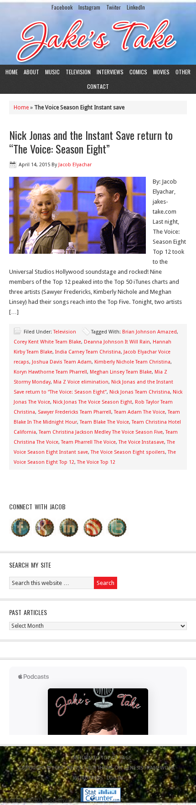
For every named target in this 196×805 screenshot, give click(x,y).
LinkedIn (136, 7)
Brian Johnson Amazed (149, 332)
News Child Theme (90, 768)
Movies (161, 72)
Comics (138, 72)
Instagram (89, 7)
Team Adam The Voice (139, 412)
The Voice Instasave (141, 442)
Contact (98, 86)
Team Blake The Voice (104, 422)
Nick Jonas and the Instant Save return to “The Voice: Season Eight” (91, 142)
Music (52, 72)
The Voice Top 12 (96, 462)
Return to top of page (102, 758)
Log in (115, 778)
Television (78, 72)
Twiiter (113, 7)
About (31, 72)
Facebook (62, 7)
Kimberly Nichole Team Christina (132, 362)
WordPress (88, 778)
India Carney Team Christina (88, 352)
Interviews (110, 72)
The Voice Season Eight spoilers (128, 452)
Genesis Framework (149, 768)
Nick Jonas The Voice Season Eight (92, 402)
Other (183, 72)
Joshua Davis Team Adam (62, 362)
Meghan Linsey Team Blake (121, 372)
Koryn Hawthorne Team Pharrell (50, 372)
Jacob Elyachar (75, 165)
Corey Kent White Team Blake (47, 342)
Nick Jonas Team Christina (139, 392)
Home (11, 72)
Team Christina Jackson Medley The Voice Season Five (101, 432)
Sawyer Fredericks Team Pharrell (74, 412)
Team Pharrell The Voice (88, 442)
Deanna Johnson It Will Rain (117, 342)
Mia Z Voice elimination (80, 382)
